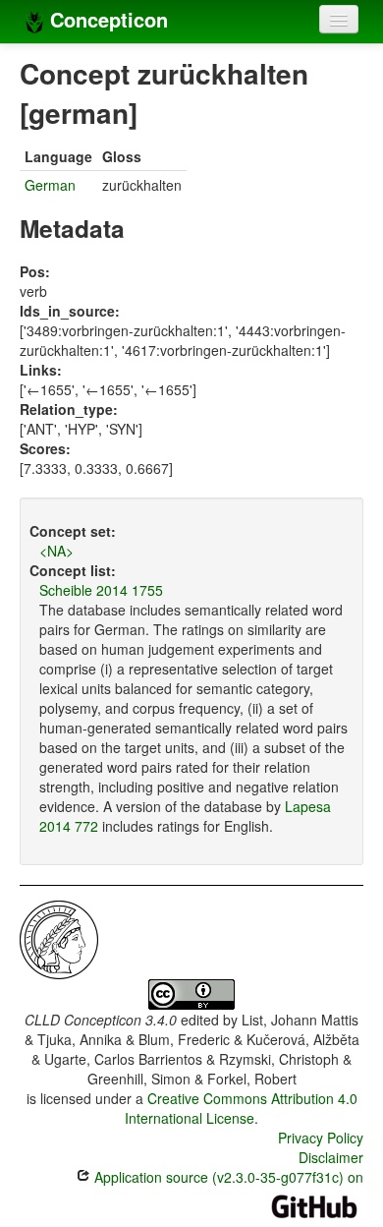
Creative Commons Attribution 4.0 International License (241, 1108)
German (50, 185)
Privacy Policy (320, 1137)
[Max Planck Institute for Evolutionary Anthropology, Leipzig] (59, 938)
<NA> (56, 550)
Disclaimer (331, 1157)
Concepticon (106, 19)
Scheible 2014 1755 (101, 590)
